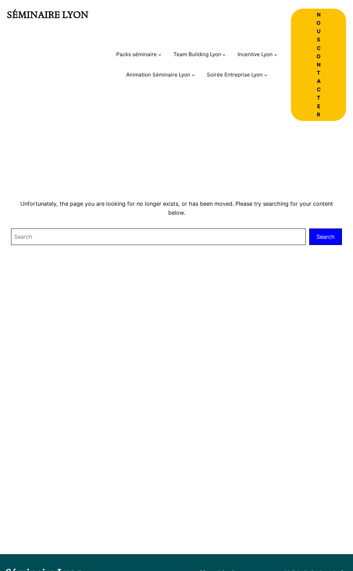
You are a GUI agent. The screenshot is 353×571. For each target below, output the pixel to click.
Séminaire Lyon (48, 15)
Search (325, 236)
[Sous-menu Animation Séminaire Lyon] (193, 75)
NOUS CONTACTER (318, 64)
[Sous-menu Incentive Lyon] (275, 54)
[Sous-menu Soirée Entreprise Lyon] (265, 75)
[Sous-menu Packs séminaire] (159, 54)
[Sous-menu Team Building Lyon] (223, 54)
